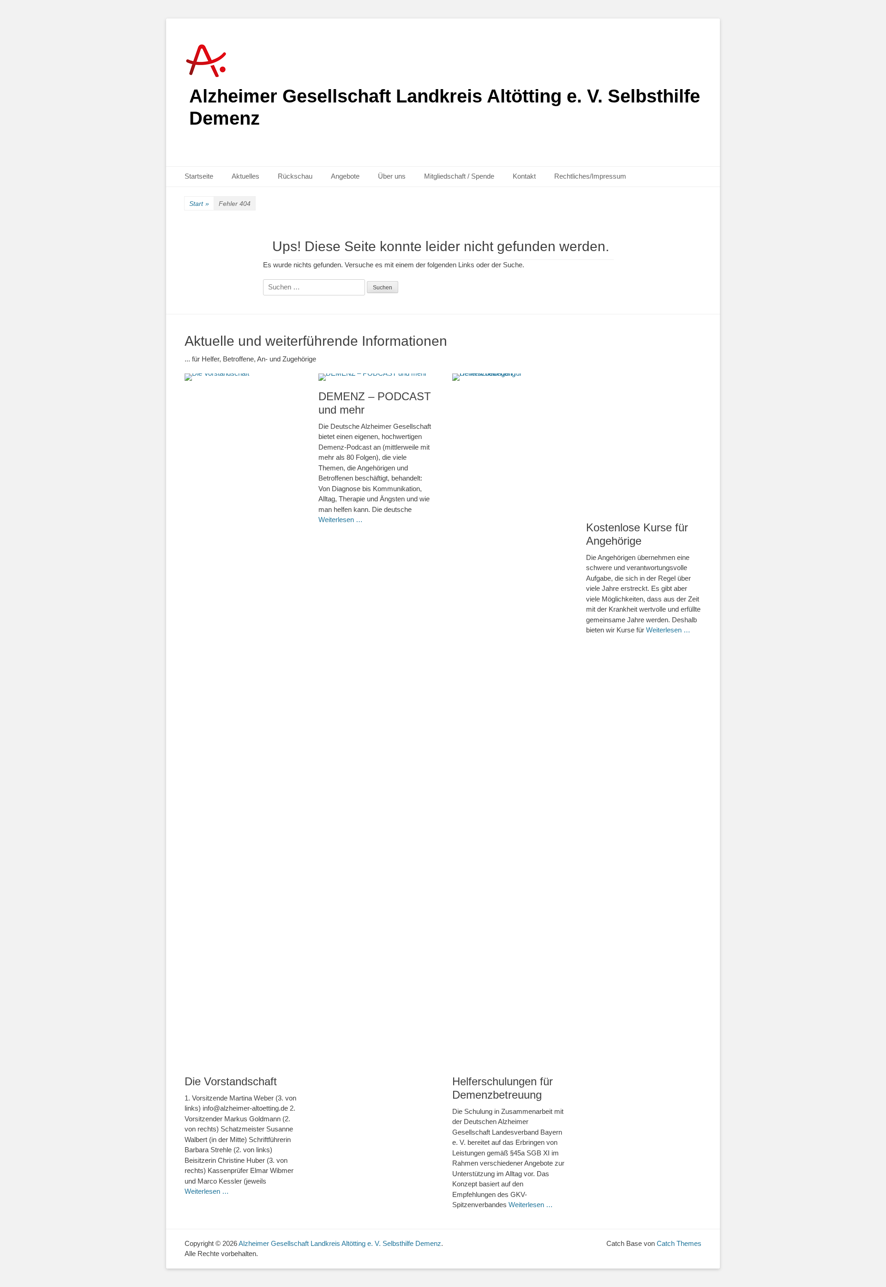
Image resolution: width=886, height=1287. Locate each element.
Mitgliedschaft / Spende (459, 176)
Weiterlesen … (207, 1191)
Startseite (199, 176)
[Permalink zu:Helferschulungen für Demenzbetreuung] (510, 719)
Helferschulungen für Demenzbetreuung (502, 1088)
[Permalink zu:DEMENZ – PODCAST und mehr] (376, 377)
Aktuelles (245, 176)
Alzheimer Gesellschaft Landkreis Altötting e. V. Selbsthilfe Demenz (340, 1243)
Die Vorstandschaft (231, 1081)
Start (199, 203)
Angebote (345, 176)
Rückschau (295, 176)
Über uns (392, 176)
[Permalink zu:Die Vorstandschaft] (242, 719)
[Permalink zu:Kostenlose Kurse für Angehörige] (643, 442)
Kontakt (524, 176)
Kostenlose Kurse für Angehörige (637, 534)
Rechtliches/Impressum (590, 176)
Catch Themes (679, 1243)
